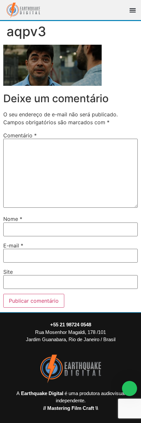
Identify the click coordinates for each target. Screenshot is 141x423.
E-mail (13, 245)
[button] (133, 10)
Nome (12, 219)
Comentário (20, 135)
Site (8, 271)
